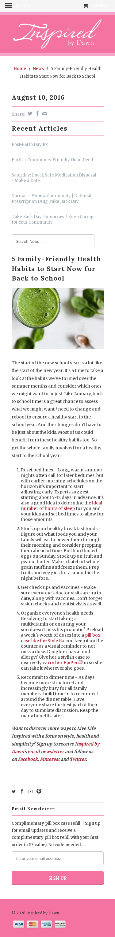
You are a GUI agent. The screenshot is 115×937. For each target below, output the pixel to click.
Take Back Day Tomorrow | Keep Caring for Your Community (53, 219)
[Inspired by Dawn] (58, 34)
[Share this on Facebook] (36, 113)
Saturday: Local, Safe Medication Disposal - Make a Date (54, 178)
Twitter (78, 759)
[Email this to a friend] (44, 113)
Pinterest (50, 759)
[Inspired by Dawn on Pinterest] (38, 791)
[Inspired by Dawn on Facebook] (22, 791)
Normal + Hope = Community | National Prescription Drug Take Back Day (51, 198)
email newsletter (46, 751)
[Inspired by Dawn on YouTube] (31, 792)
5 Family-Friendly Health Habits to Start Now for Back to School (56, 268)
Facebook (28, 759)
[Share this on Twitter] (29, 113)
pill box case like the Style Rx (60, 637)
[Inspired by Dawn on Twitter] (14, 792)
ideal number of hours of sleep (61, 505)
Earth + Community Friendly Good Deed (52, 159)
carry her (63, 662)
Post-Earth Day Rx (30, 144)
